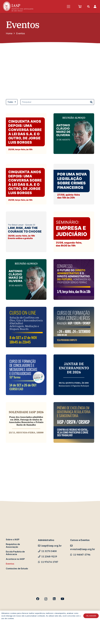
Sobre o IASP (12, 539)
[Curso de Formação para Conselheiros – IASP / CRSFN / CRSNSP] (74, 327)
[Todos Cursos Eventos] (12, 103)
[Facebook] (38, 599)
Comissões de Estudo (17, 568)
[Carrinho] (80, 6)
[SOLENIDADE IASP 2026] (26, 422)
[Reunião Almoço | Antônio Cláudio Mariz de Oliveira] (74, 133)
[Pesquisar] (91, 102)
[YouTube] (62, 599)
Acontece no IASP (15, 559)
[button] (68, 6)
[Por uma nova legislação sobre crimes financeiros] (74, 184)
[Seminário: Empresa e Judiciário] (74, 231)
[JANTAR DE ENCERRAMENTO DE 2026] (74, 374)
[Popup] (95, 6)
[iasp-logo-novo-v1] (17, 6)
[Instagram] (46, 599)
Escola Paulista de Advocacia (15, 553)
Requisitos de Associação (13, 545)
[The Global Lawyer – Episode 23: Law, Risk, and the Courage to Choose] (26, 231)
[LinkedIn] (54, 599)
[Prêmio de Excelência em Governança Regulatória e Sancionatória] (74, 422)
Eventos (10, 563)
